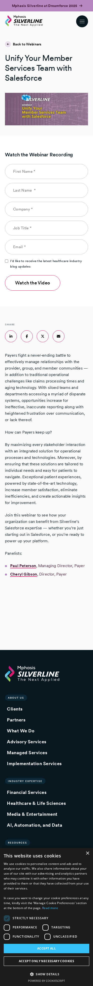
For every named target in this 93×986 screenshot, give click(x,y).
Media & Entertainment (32, 814)
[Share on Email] (58, 336)
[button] (46, 974)
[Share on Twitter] (43, 336)
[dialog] (46, 917)
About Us (16, 697)
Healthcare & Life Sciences (36, 803)
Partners (16, 719)
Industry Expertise (25, 781)
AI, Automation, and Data (34, 825)
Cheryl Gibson (23, 574)
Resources (17, 842)
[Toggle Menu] (82, 21)
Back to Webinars (27, 44)
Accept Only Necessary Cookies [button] (46, 961)
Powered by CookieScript (46, 981)
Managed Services (27, 752)
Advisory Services (26, 741)
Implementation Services (34, 763)
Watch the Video (32, 282)
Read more (50, 908)
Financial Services (26, 792)
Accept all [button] (46, 948)
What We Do (20, 730)
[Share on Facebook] (27, 336)
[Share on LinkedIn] (11, 336)
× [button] (87, 853)
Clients (15, 709)
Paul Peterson (23, 565)
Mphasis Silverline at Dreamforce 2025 (45, 6)
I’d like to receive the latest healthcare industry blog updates (46, 263)
